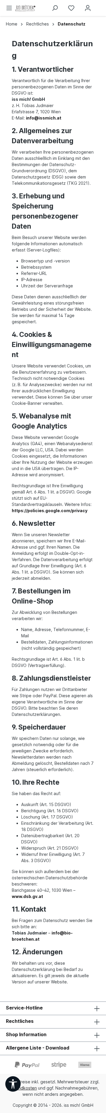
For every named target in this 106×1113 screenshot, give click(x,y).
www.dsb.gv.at (27, 896)
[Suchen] (55, 8)
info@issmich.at (43, 117)
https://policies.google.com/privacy (49, 510)
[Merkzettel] (71, 8)
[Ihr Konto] (88, 8)
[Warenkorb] (101, 6)
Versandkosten (22, 1087)
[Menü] (9, 8)
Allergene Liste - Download (37, 1048)
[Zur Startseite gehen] (41, 8)
